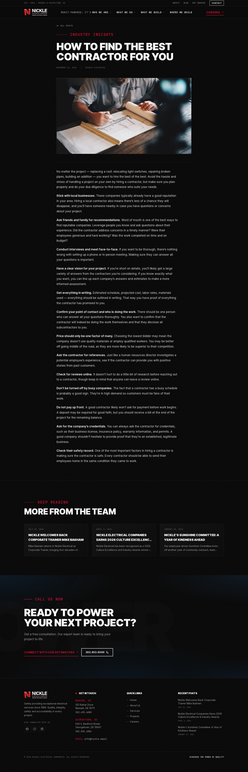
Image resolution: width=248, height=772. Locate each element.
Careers (213, 12)
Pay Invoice (198, 3)
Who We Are (100, 12)
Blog (186, 3)
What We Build (151, 12)
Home (133, 700)
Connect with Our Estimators (49, 652)
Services (135, 710)
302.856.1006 (83, 731)
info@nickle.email (95, 738)
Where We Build (181, 12)
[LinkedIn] (42, 729)
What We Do (125, 12)
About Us (135, 705)
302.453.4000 (95, 652)
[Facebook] (27, 729)
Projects (134, 716)
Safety (176, 3)
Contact (217, 3)
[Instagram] (35, 729)
